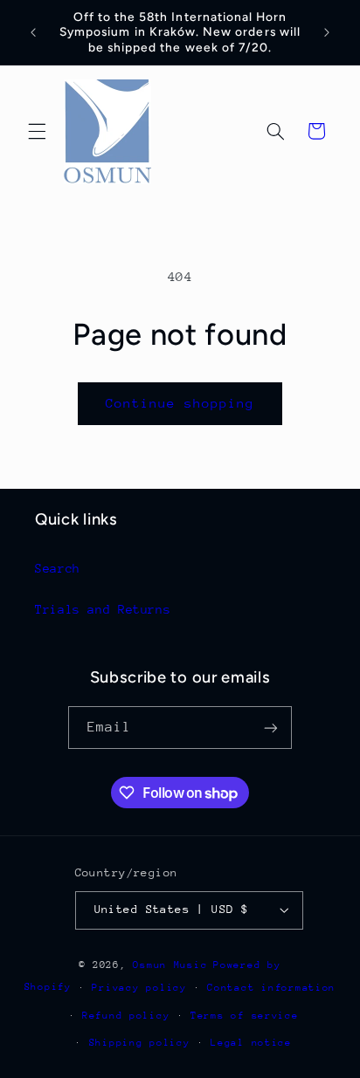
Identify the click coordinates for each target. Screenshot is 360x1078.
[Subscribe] (271, 727)
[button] (37, 131)
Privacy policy (139, 987)
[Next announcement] (327, 32)
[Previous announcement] (33, 32)
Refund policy (126, 1015)
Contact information (271, 987)
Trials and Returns (102, 609)
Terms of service (244, 1015)
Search (57, 568)
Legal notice (251, 1042)
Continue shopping (180, 402)
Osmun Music (170, 965)
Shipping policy (139, 1042)
